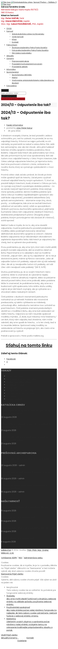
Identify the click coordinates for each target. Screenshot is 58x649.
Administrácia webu (33, 557)
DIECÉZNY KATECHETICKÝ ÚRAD (20, 393)
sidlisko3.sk (6, 550)
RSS (20, 557)
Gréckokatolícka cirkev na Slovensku (28, 34)
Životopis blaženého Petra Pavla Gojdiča (29, 47)
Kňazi (14, 39)
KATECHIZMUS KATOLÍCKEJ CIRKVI (21, 379)
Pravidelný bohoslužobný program (27, 64)
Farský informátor (14, 125)
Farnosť (9, 31)
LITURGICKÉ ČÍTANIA (15, 384)
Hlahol (14, 77)
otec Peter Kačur (24, 128)
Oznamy (10, 58)
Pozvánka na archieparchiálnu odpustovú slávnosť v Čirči (28, 506)
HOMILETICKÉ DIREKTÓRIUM (18, 381)
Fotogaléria (11, 85)
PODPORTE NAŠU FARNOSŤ (13, 98)
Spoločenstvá (12, 72)
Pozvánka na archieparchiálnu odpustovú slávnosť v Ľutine (28, 527)
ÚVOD (9, 28)
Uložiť (3, 635)
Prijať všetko (17, 574)
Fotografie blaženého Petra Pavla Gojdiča (30, 50)
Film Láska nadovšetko (22, 53)
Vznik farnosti (17, 36)
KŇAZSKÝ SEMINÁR (14, 399)
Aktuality (10, 55)
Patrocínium (11, 45)
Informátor (11, 69)
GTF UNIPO (11, 396)
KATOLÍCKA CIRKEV (14, 376)
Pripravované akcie (20, 61)
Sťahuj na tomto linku (29, 345)
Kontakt (15, 42)
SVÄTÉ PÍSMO (12, 387)
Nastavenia (6, 574)
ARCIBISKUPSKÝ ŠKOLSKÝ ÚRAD (20, 390)
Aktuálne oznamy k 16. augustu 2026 (18, 517)
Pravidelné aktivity (20, 66)
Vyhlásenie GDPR (9, 557)
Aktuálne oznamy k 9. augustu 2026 (18, 538)
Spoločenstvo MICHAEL (22, 75)
